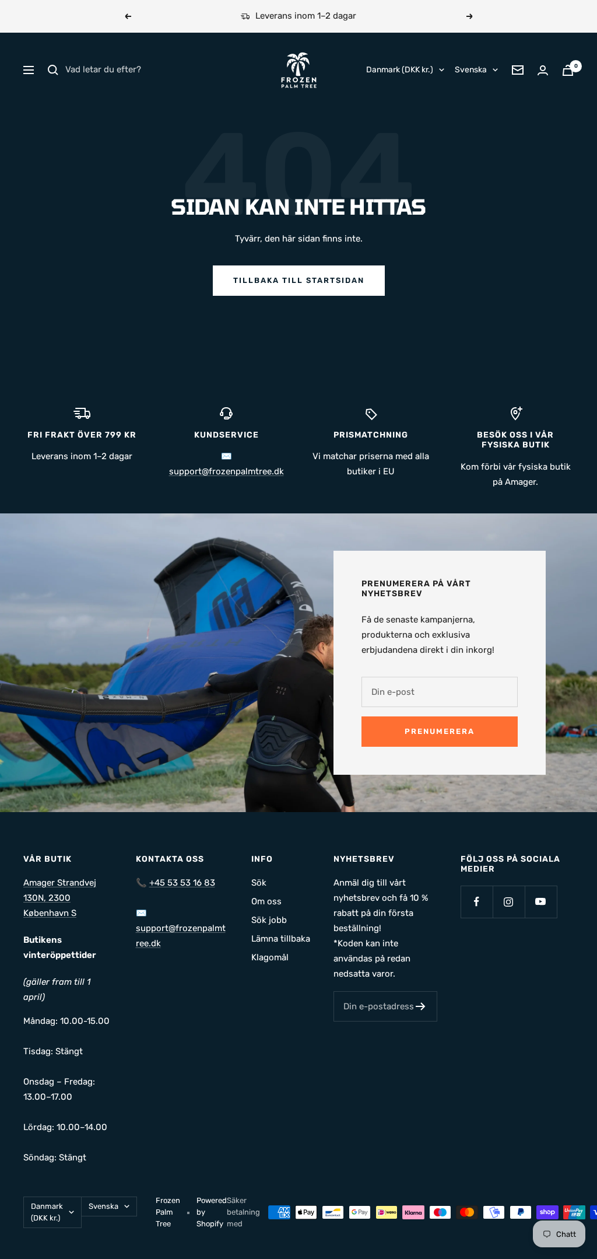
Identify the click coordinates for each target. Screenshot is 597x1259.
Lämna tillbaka (280, 938)
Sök (258, 882)
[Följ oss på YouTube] (541, 902)
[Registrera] (421, 1006)
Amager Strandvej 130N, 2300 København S (59, 897)
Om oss (266, 901)
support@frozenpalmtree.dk (226, 471)
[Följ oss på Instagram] (509, 902)
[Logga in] (543, 70)
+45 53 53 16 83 (182, 882)
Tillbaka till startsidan (298, 280)
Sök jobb (269, 920)
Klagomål (270, 957)
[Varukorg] (568, 70)
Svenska (471, 70)
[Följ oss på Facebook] (477, 902)
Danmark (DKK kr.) (399, 70)
